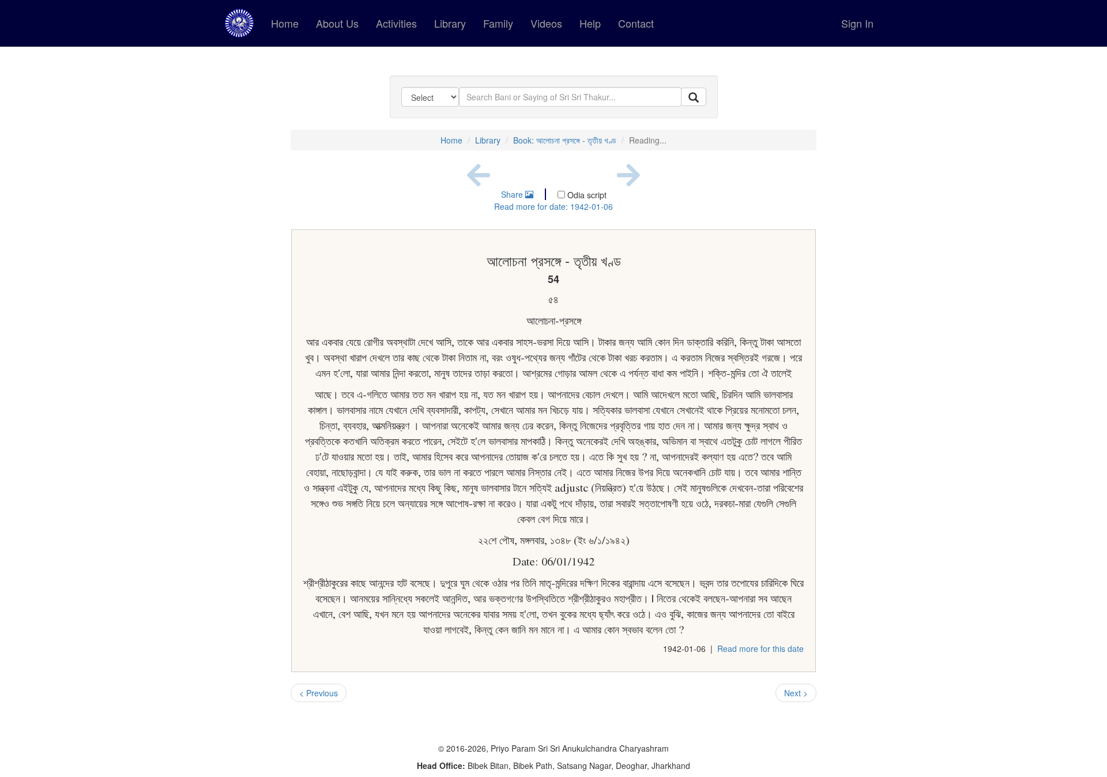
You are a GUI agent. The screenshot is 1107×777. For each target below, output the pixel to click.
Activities (396, 23)
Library (450, 23)
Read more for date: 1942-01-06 (553, 206)
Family (498, 23)
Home (285, 23)
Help (590, 23)
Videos (546, 23)
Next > (796, 693)
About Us (337, 23)
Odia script (586, 195)
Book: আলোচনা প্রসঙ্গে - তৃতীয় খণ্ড (564, 140)
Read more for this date (760, 648)
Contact (636, 23)
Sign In (857, 23)
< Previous (318, 693)
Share (513, 194)
